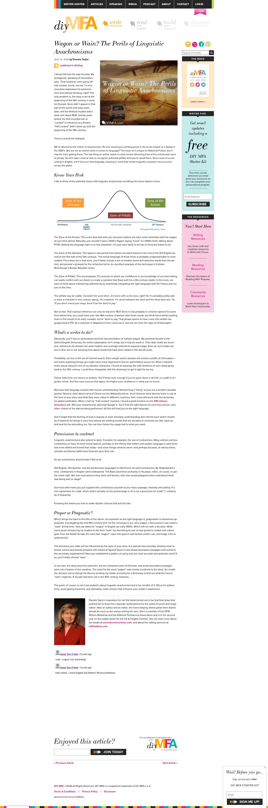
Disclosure (110, 791)
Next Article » (170, 763)
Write (116, 22)
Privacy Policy (90, 791)
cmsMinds (79, 797)
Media (133, 4)
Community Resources (198, 294)
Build (170, 22)
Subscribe (197, 204)
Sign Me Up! (249, 802)
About (166, 4)
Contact (183, 4)
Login (199, 4)
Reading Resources (198, 267)
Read (142, 22)
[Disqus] (116, 687)
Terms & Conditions (65, 791)
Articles (97, 4)
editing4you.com (98, 626)
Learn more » (198, 101)
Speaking (115, 4)
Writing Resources (198, 237)
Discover (200, 22)
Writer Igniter (74, 4)
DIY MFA (59, 786)
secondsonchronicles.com (117, 622)
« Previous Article (64, 763)
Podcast (149, 4)
